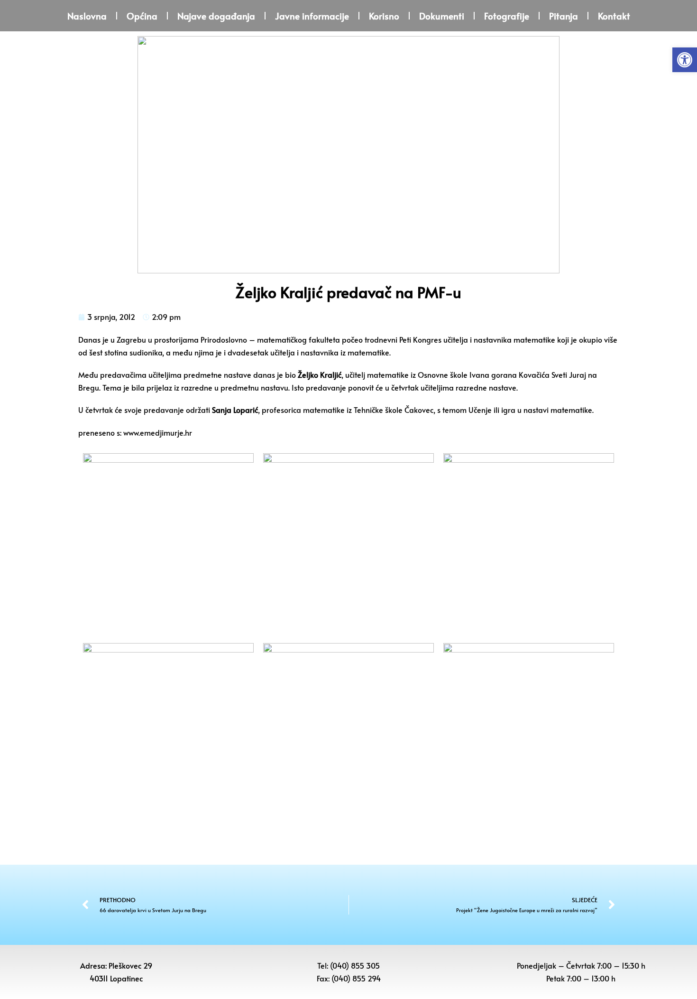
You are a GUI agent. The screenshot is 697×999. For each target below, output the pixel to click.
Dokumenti (441, 15)
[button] (684, 59)
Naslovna (87, 15)
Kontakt (614, 15)
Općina (142, 15)
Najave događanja (216, 15)
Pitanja (563, 15)
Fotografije (506, 15)
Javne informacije (312, 15)
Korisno (384, 15)
